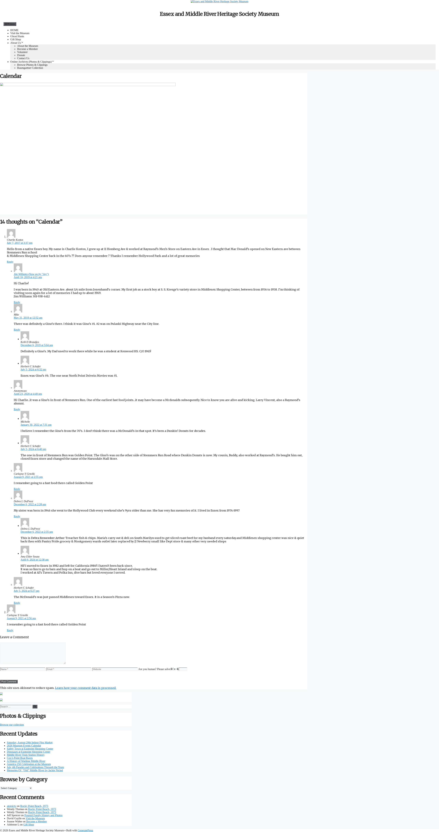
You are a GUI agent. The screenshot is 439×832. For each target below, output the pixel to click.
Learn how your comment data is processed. (85, 688)
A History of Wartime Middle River (26, 761)
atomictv (11, 806)
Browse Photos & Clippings (32, 64)
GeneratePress (85, 830)
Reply (10, 261)
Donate (21, 55)
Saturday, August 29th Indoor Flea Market (29, 742)
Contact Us (23, 58)
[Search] (34, 706)
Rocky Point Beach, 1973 (34, 806)
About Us (15, 42)
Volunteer (22, 52)
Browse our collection (12, 724)
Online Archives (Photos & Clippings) (31, 61)
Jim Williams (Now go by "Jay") (31, 274)
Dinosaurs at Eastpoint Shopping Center (28, 751)
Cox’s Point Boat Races (20, 758)
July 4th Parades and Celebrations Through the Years (35, 767)
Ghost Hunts (17, 36)
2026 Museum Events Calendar (24, 745)
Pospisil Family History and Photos (43, 815)
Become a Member (27, 49)
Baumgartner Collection (30, 67)
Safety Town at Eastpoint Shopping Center (30, 748)
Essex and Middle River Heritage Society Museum (219, 14)
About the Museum (27, 45)
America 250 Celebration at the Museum (29, 764)
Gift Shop (15, 39)
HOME (14, 30)
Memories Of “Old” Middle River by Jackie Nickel (35, 770)
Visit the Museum (19, 33)
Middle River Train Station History (26, 754)
